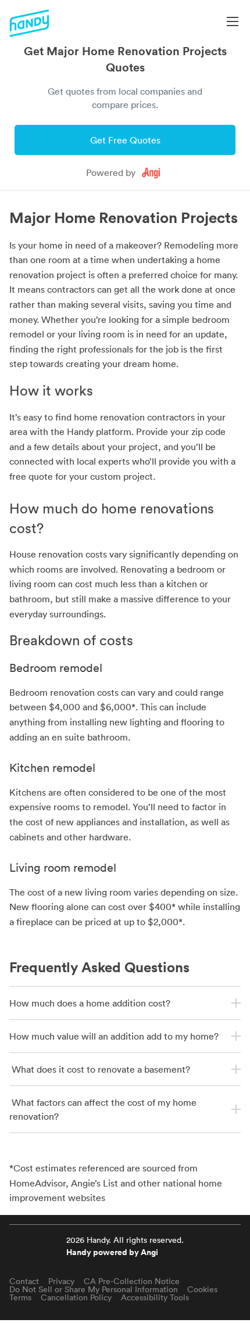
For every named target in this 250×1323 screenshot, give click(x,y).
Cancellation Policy (76, 1297)
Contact (24, 1281)
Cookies (202, 1289)
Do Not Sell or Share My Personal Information (93, 1289)
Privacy (61, 1281)
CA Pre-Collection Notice (132, 1281)
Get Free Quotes (125, 140)
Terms (20, 1297)
